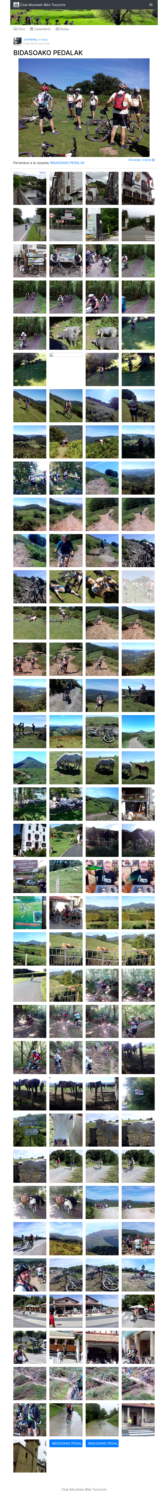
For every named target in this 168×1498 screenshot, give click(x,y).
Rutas (64, 29)
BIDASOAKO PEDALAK (48, 53)
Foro (21, 29)
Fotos (44, 39)
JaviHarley (30, 39)
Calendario (42, 29)
